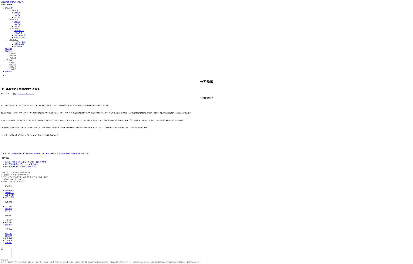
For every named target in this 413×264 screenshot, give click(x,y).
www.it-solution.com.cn (26, 94)
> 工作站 (17, 15)
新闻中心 (8, 51)
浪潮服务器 (13, 19)
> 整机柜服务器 (19, 35)
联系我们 (8, 243)
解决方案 (8, 49)
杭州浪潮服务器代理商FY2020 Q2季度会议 (21, 164)
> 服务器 (17, 13)
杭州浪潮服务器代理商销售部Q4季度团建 (72, 154)
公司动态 (12, 53)
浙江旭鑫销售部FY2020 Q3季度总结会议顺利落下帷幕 (28, 154)
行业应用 (8, 209)
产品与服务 (9, 8)
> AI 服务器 (18, 33)
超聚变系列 (9, 195)
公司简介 (12, 62)
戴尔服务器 (13, 10)
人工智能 (8, 206)
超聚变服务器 (14, 28)
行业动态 (12, 56)
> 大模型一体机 (19, 42)
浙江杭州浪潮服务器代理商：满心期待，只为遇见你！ (25, 162)
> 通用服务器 (19, 31)
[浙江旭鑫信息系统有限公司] (12, 2)
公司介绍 (8, 234)
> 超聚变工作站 (19, 37)
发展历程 (12, 67)
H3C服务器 (13, 40)
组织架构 (12, 65)
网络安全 (8, 211)
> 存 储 (17, 17)
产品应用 (12, 58)
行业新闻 (8, 222)
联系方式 (8, 71)
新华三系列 (9, 197)
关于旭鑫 (8, 60)
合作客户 (12, 69)
